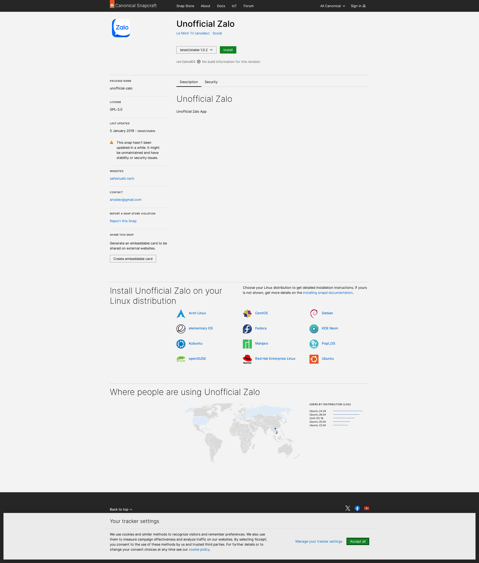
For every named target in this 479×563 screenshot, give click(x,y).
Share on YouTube (366, 508)
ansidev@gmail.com (125, 200)
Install (228, 50)
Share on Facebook (357, 508)
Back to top (119, 509)
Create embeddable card (132, 259)
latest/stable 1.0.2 (195, 50)
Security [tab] (211, 82)
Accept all (358, 541)
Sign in (356, 6)
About (205, 6)
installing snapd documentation (328, 293)
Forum (249, 6)
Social (217, 33)
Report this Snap (123, 221)
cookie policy (199, 549)
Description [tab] (189, 82)
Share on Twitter (347, 508)
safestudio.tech (122, 178)
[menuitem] (185, 6)
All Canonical (330, 6)
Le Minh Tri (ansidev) (193, 33)
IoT (234, 6)
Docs (221, 6)
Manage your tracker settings (318, 541)
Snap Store (185, 6)
